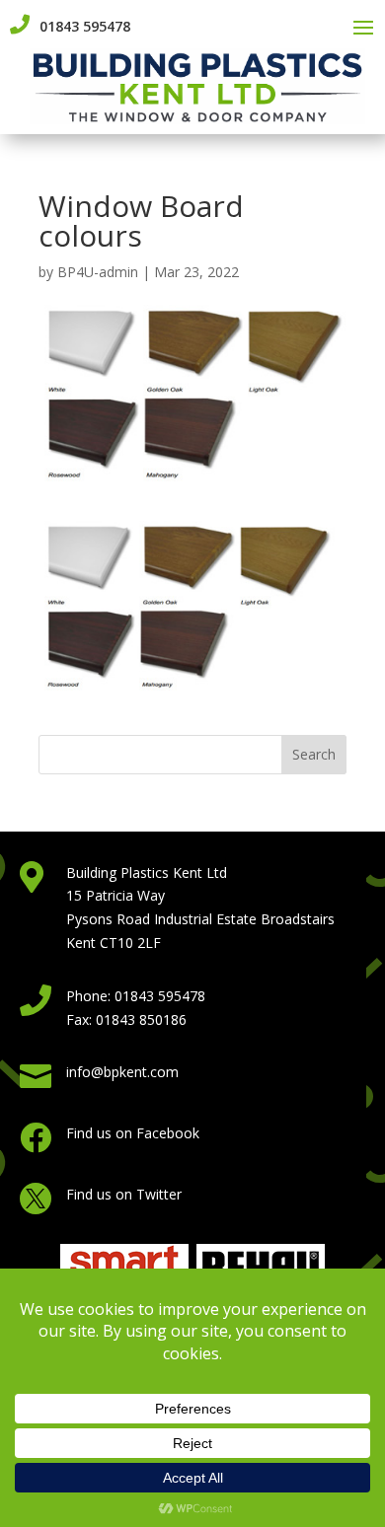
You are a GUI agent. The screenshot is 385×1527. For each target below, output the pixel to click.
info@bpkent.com (122, 1071)
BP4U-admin (97, 271)
